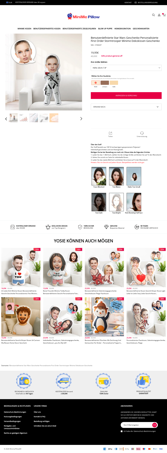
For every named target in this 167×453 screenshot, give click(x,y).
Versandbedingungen (12, 421)
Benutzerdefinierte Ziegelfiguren (79, 28)
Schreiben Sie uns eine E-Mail (45, 426)
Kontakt (128, 2)
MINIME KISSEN (24, 28)
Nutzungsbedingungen (13, 416)
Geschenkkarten (141, 28)
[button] (11, 72)
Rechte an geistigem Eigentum (15, 433)
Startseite (4, 365)
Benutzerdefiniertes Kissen (47, 28)
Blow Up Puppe (105, 28)
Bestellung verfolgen (42, 421)
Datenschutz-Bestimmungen (15, 412)
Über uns (37, 412)
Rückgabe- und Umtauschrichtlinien (12, 427)
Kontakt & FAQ (39, 416)
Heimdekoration (122, 28)
